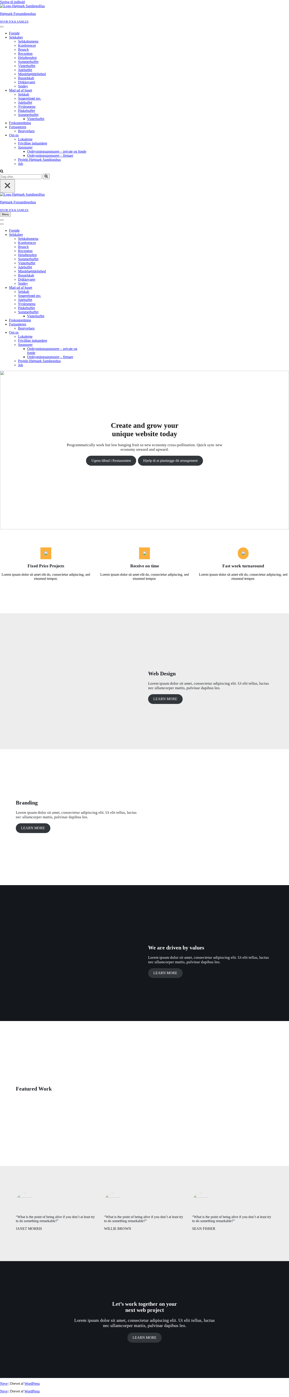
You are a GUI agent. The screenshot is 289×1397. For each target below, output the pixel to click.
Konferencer (27, 45)
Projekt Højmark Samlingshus (39, 159)
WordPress (32, 1383)
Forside (14, 33)
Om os (14, 135)
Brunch (23, 49)
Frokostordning (20, 123)
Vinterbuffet (26, 66)
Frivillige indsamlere (32, 143)
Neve (4, 1383)
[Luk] (7, 186)
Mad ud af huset (20, 90)
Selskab (23, 94)
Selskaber (16, 37)
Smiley (23, 86)
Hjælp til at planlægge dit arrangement (170, 460)
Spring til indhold (12, 2)
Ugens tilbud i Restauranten (111, 460)
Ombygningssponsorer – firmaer (50, 155)
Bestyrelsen (26, 131)
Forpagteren (17, 127)
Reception (25, 53)
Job (20, 164)
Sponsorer (25, 147)
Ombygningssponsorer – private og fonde (56, 151)
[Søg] (1, 171)
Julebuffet (25, 70)
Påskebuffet (26, 111)
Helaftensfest (27, 58)
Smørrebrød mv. (29, 98)
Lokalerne (25, 139)
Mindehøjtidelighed (32, 74)
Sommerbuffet (28, 62)
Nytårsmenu (26, 106)
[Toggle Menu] (2, 26)
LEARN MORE (165, 699)
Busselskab (26, 78)
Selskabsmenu (28, 41)
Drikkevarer (26, 82)
